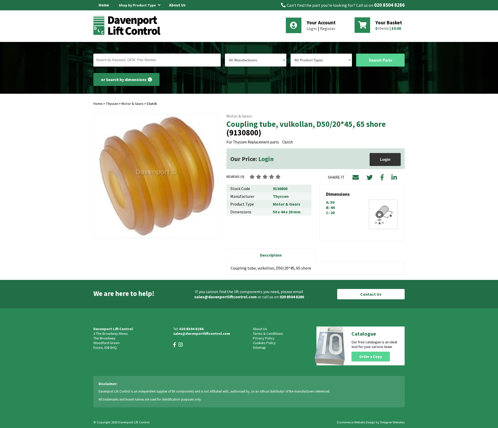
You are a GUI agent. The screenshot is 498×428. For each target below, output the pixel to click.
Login (312, 28)
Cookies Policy (264, 342)
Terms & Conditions (268, 333)
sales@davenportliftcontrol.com (225, 296)
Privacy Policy (263, 338)
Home (104, 5)
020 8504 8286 (389, 5)
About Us (177, 5)
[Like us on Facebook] (174, 344)
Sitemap (259, 347)
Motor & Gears (132, 103)
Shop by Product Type (138, 5)
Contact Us (371, 294)
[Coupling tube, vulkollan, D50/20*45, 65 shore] (156, 176)
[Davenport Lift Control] (128, 34)
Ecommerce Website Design (356, 422)
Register (327, 28)
